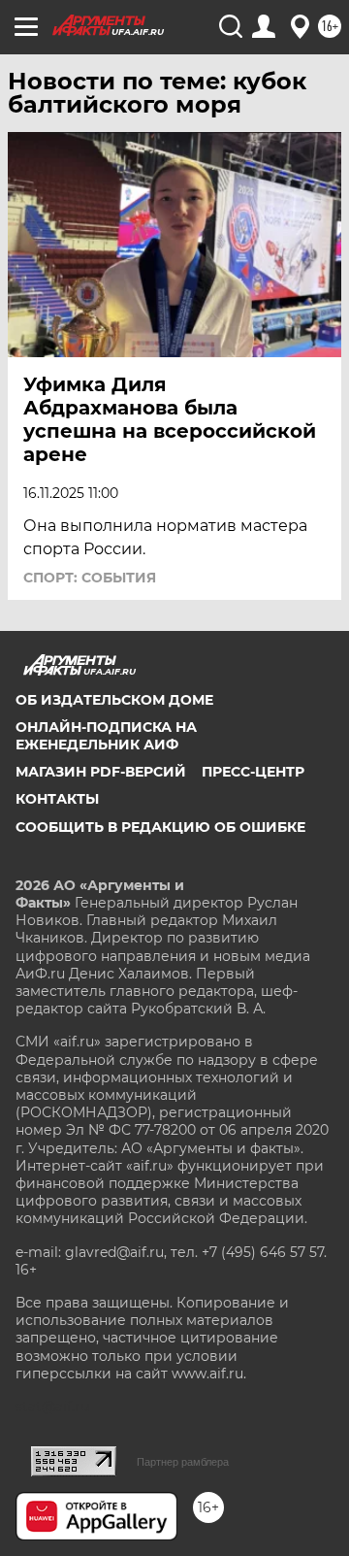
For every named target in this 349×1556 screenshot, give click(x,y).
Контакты (57, 799)
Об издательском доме (114, 700)
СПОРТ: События (89, 577)
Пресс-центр (253, 771)
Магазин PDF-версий (101, 771)
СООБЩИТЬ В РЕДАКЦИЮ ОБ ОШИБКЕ (160, 827)
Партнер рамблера (183, 1462)
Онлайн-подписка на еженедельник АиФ (106, 735)
